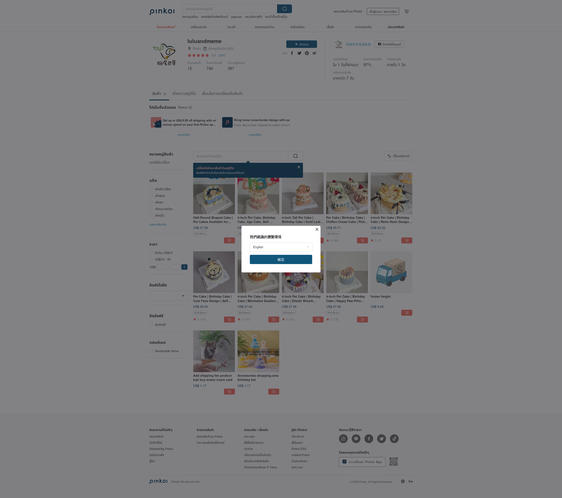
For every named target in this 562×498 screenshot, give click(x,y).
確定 (281, 259)
